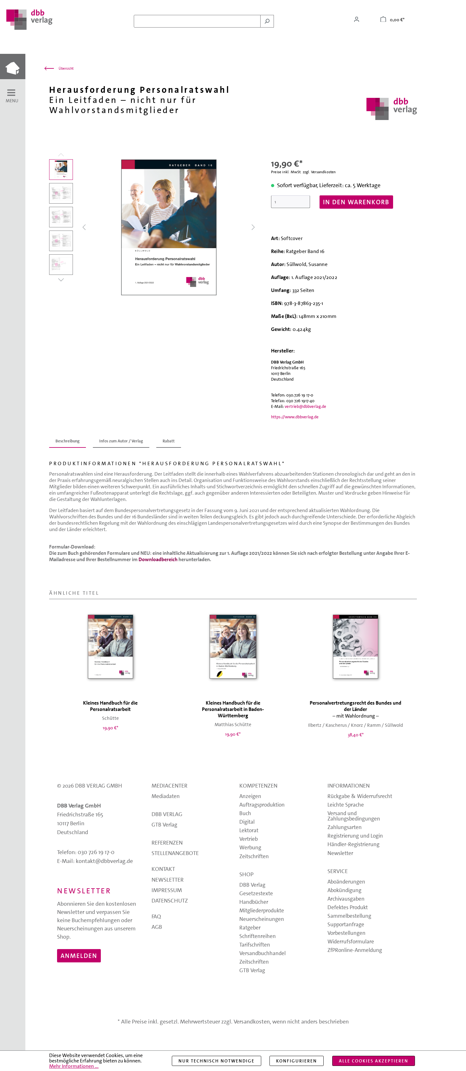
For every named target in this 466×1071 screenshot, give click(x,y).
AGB (157, 927)
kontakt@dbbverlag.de (104, 861)
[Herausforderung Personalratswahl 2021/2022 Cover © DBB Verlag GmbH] (169, 227)
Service (337, 872)
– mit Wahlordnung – (355, 709)
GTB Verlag (164, 825)
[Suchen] (267, 21)
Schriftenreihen (257, 937)
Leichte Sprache (345, 805)
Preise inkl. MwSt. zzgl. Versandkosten (303, 171)
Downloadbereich (158, 559)
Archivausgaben (346, 899)
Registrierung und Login (355, 836)
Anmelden (79, 956)
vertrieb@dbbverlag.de (305, 406)
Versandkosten (252, 1021)
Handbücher (253, 902)
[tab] (67, 441)
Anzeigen (250, 797)
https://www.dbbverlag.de (295, 417)
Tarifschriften (254, 945)
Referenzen (167, 843)
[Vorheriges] (84, 227)
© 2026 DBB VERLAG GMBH (89, 786)
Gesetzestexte (256, 894)
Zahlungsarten (344, 828)
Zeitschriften (254, 857)
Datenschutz (170, 901)
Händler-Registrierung (353, 845)
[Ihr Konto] (357, 19)
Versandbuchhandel (262, 954)
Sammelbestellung (349, 916)
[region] (154, 227)
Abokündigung (344, 891)
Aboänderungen (346, 882)
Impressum (167, 891)
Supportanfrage (345, 925)
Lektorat (248, 831)
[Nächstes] (253, 227)
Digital (247, 822)
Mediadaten (166, 797)
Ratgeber (250, 928)
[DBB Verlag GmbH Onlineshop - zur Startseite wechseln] (29, 20)
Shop (246, 875)
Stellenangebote (175, 854)
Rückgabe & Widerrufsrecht (359, 797)
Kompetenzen (258, 786)
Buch (245, 814)
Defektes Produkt (347, 908)
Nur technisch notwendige (216, 1061)
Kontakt (163, 869)
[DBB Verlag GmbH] (391, 108)
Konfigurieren (296, 1061)
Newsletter (168, 880)
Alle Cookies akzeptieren (373, 1061)
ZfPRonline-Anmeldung (354, 950)
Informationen (348, 786)
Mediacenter (169, 786)
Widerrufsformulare (350, 942)
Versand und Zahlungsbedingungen (353, 816)
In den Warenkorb (356, 202)
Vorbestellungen (346, 933)
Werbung (250, 848)
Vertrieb (248, 839)
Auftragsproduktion (262, 805)
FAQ (156, 917)
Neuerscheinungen (261, 919)
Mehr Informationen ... (74, 1066)
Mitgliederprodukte (261, 911)
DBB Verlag (167, 815)
